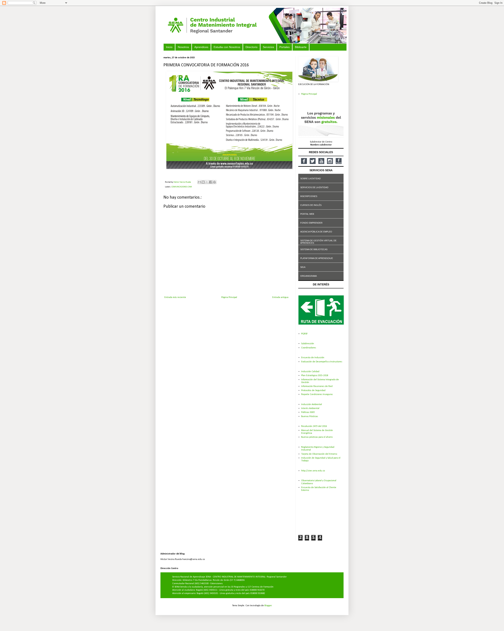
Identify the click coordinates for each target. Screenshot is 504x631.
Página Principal (229, 297)
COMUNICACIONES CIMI (181, 187)
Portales (284, 47)
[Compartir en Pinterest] (214, 182)
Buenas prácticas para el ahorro (317, 437)
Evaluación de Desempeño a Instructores (321, 362)
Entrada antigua (280, 297)
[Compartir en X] (207, 182)
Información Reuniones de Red (317, 386)
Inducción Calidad (310, 371)
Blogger (268, 605)
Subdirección (307, 343)
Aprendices (201, 47)
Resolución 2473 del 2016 (314, 426)
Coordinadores (308, 348)
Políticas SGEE (308, 412)
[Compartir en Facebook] (211, 182)
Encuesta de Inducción (312, 357)
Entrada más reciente (175, 297)
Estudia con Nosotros (227, 47)
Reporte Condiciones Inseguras (317, 394)
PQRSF (304, 334)
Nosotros (183, 47)
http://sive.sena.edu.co (313, 471)
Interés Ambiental (310, 408)
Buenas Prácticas (309, 416)
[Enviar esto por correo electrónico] (199, 182)
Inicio (169, 47)
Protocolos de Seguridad (313, 390)
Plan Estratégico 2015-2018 (314, 375)
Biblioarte (301, 47)
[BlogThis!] (203, 182)
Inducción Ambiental (311, 404)
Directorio (252, 47)
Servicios (268, 47)
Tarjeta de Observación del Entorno (319, 454)
